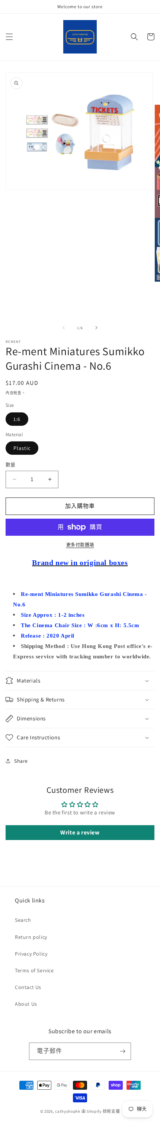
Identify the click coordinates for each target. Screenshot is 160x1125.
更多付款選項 (80, 545)
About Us (26, 1004)
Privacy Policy (31, 953)
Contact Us (28, 987)
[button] (9, 37)
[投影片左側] (63, 328)
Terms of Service (34, 970)
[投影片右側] (96, 328)
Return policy (31, 937)
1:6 (16, 419)
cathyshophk (67, 1111)
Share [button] (21, 761)
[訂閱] (122, 1051)
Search (23, 920)
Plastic (22, 448)
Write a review (79, 832)
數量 (11, 464)
